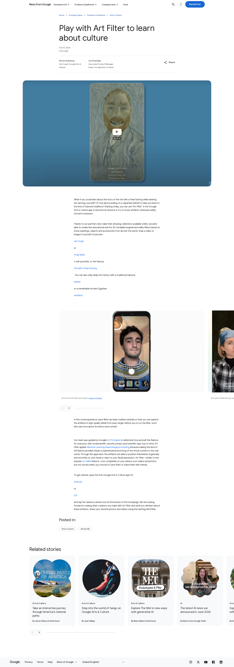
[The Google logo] (15, 662)
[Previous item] (62, 408)
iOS (75, 495)
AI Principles (114, 440)
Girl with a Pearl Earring (85, 268)
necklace (78, 295)
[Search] (173, 4)
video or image (95, 398)
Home (61, 15)
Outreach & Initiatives (96, 15)
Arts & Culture (116, 15)
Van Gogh (79, 241)
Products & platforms (84, 4)
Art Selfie (86, 461)
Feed (125, 4)
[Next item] (69, 408)
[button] (195, 4)
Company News (75, 15)
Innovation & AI (60, 4)
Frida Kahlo (79, 254)
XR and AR (85, 529)
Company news (109, 4)
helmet (77, 282)
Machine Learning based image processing (108, 447)
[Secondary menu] (181, 4)
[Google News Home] (40, 4)
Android (78, 482)
